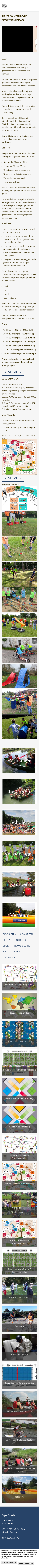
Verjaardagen (20, 853)
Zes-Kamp (20, 1326)
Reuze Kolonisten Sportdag (19, 1041)
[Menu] (36, 6)
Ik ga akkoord (9, 1562)
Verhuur (19, 915)
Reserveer (13, 372)
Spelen (7, 940)
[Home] (4, 6)
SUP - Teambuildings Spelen (19, 1440)
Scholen (19, 822)
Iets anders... (10, 957)
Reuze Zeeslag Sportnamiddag (19, 1383)
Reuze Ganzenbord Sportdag (19, 1183)
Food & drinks (11, 951)
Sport (6, 946)
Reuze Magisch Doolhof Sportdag (19, 1069)
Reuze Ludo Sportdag (19, 1126)
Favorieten (9, 934)
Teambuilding (22, 946)
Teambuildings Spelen (19, 1297)
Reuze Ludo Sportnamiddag (19, 1098)
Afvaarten (26, 934)
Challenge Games (19, 1212)
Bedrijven (19, 791)
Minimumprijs (6, 484)
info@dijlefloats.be (10, 1532)
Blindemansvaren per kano (19, 1411)
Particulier (19, 760)
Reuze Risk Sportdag (19, 1013)
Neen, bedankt (26, 1563)
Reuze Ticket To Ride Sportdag (19, 984)
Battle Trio (19, 1497)
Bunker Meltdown (19, 1354)
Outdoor (20, 940)
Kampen (19, 884)
